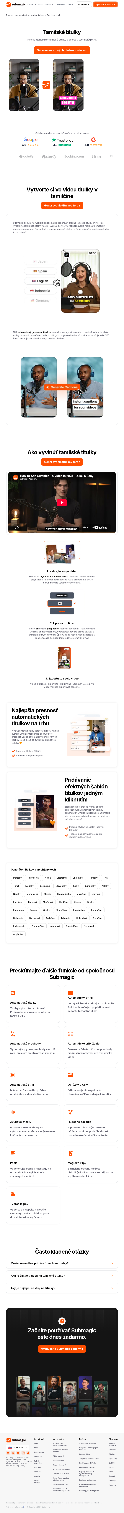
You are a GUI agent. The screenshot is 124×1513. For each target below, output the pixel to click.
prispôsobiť (53, 628)
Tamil (16, 886)
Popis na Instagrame (87, 1480)
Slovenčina (18, 1447)
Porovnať (112, 1450)
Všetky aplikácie (112, 1444)
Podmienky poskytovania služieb (19, 1503)
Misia (36, 1448)
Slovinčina (44, 886)
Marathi (47, 894)
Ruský (75, 886)
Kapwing (112, 1485)
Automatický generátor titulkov (29, 15)
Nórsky (17, 894)
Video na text (58, 1461)
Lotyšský (17, 902)
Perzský (17, 878)
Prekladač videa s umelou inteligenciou (61, 1490)
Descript (112, 1481)
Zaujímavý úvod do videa (89, 1459)
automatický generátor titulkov (34, 332)
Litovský (96, 894)
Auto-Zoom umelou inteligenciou (61, 1479)
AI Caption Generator (61, 1469)
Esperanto (18, 910)
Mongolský (32, 894)
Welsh (47, 878)
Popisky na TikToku (87, 1467)
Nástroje (82, 1439)
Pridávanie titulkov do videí (60, 1451)
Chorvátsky (61, 910)
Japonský (55, 926)
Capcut (112, 1476)
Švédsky (29, 886)
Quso (111, 1467)
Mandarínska (64, 894)
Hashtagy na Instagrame (89, 1491)
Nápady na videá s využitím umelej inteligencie (86, 1474)
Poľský (105, 886)
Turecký (93, 878)
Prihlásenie (83, 4)
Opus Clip (113, 1459)
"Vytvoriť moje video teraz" (54, 576)
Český (46, 910)
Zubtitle (112, 1463)
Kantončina (96, 910)
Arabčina (50, 918)
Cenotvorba (60, 4)
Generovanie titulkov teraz (62, 205)
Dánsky (33, 910)
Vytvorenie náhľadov (87, 1443)
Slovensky (61, 886)
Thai (105, 878)
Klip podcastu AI (59, 1465)
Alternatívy (113, 1439)
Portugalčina (37, 926)
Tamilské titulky (54, 15)
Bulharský (18, 918)
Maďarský (48, 902)
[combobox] (17, 1447)
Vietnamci (62, 878)
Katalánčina (79, 910)
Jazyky (37, 1476)
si (37, 628)
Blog (36, 1443)
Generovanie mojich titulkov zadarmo (62, 50)
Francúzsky (90, 926)
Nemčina (97, 918)
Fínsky (90, 902)
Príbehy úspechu (38, 1462)
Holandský (81, 918)
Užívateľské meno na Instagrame (87, 1485)
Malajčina (81, 894)
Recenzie (38, 1457)
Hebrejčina (33, 878)
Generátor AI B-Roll (61, 1474)
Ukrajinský (78, 878)
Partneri (71, 4)
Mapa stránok (37, 1482)
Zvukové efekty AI (60, 1484)
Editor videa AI (58, 1456)
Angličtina (18, 934)
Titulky (112, 1454)
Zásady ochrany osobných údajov (49, 1503)
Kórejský (32, 902)
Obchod (37, 1467)
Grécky (77, 902)
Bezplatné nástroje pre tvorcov (88, 1449)
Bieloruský (34, 918)
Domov (9, 15)
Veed (111, 1472)
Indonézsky (19, 926)
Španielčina (72, 926)
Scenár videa (84, 1454)
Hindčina (63, 902)
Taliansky (65, 918)
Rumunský (90, 886)
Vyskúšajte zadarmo (105, 4)
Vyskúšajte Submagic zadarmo (62, 1348)
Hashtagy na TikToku (87, 1463)
